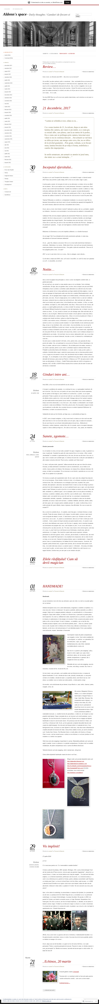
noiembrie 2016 (8, 77)
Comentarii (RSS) (9, 58)
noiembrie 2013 (8, 97)
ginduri (34, 393)
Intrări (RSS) (7, 55)
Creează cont (8, 191)
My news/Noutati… (18, 9)
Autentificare (7, 194)
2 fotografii (76, 971)
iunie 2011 (7, 147)
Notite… (48, 269)
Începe (67, 2)
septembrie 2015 (8, 83)
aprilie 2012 (7, 118)
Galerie (27, 958)
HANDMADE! (53, 586)
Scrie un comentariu (88, 71)
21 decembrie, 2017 (56, 108)
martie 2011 (7, 156)
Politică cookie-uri (46, 1001)
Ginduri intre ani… (56, 374)
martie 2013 (7, 106)
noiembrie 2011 (8, 133)
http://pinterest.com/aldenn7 (75, 772)
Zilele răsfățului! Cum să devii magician (60, 560)
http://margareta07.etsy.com (75, 768)
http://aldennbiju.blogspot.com (75, 761)
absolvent (31, 864)
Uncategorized (8, 184)
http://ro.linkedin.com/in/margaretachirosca (79, 766)
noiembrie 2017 (8, 68)
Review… (49, 67)
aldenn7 (50, 71)
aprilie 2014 (7, 86)
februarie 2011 (8, 159)
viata (38, 393)
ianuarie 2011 (8, 162)
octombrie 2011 (8, 136)
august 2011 (7, 142)
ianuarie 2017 (8, 74)
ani (31, 393)
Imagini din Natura (9, 175)
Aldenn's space (15, 14)
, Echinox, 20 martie (57, 961)
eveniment (32, 866)
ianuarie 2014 (8, 91)
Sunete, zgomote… (55, 436)
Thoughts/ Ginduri (59, 71)
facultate (37, 866)
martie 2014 (7, 88)
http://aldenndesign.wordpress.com (77, 763)
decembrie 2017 (8, 65)
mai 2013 (7, 103)
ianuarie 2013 (8, 112)
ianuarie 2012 (8, 127)
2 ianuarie (7, 9)
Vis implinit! (51, 846)
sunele (37, 454)
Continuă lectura (64, 983)
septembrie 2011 (8, 139)
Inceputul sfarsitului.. (58, 167)
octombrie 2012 (8, 115)
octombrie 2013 (8, 100)
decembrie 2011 (8, 130)
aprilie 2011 (7, 153)
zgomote (37, 456)
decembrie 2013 (8, 94)
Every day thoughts (9, 169)
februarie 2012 (8, 124)
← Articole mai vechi (49, 990)
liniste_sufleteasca (30, 454)
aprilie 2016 (7, 80)
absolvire (36, 864)
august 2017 (7, 71)
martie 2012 (7, 121)
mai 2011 (7, 150)
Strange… (7, 178)
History (6, 172)
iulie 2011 (7, 144)
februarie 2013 (8, 109)
